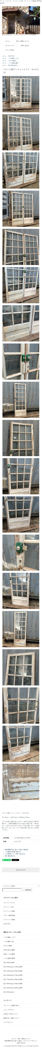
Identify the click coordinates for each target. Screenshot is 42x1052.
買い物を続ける (10, 856)
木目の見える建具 (9, 950)
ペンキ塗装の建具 (13, 63)
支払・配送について (22, 41)
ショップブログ (8, 1009)
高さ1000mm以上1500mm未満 (12, 967)
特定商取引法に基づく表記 (13, 1041)
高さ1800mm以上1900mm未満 (12, 983)
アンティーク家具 (9, 911)
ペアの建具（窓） (9, 941)
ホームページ (10, 45)
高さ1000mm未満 (8, 962)
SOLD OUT (11, 56)
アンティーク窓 (8, 907)
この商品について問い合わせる (15, 854)
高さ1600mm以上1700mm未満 (12, 975)
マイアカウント (8, 1022)
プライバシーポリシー (30, 1041)
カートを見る (10, 50)
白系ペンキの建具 (9, 954)
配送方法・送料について (11, 1018)
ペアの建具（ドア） (13, 58)
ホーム (8, 41)
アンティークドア (9, 903)
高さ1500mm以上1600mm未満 (12, 971)
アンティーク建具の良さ (11, 1005)
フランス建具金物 (9, 915)
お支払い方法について (10, 1014)
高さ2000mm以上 (13, 65)
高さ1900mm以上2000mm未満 (12, 988)
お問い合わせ (24, 45)
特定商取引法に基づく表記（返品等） (17, 849)
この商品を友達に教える (13, 851)
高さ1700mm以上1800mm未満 (12, 979)
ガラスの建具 (12, 60)
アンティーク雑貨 (9, 919)
